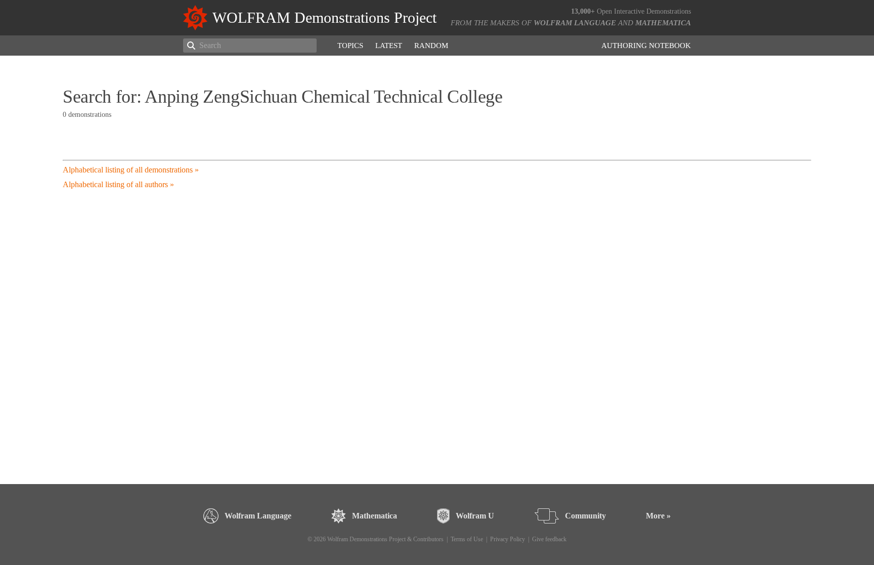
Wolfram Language (575, 23)
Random (431, 45)
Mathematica (663, 23)
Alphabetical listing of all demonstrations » (131, 169)
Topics (350, 45)
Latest (388, 45)
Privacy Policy (507, 539)
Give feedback (549, 539)
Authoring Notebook (646, 45)
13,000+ (583, 11)
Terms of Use (467, 539)
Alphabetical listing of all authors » (118, 184)
